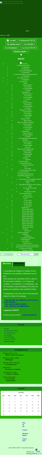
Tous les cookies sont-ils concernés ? (28, 245)
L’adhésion (27, 236)
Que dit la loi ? (27, 243)
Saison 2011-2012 (27, 225)
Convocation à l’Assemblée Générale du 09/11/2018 (30, 180)
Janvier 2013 (28, 195)
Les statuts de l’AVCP (25, 248)
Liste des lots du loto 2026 (28, 170)
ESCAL (34, 453)
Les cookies (25, 241)
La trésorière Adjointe (25, 71)
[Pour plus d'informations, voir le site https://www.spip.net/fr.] (37, 452)
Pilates (26, 83)
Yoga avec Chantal (25, 110)
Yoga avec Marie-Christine (25, 122)
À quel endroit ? (28, 85)
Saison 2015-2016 (27, 218)
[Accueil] (11, 3)
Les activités (29, 44)
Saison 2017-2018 (27, 215)
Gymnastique (26, 92)
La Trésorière (25, 69)
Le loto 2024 (28, 206)
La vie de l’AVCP (29, 48)
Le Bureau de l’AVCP (27, 40)
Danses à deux (25, 119)
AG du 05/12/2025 (30, 191)
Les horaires (27, 87)
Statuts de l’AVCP (27, 250)
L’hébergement (25, 239)
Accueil (12, 40)
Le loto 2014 (28, 202)
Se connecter (8, 254)
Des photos (27, 231)
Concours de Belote (25, 193)
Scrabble (25, 140)
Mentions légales (21, 51)
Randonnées (25, 207)
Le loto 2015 (28, 204)
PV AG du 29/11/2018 (30, 188)
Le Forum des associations (25, 174)
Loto (25, 167)
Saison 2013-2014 (27, 222)
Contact (24, 430)
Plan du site (23, 424)
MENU (21, 59)
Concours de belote (25, 163)
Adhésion (25, 234)
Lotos (25, 199)
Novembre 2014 (28, 197)
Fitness (25, 101)
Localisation (25, 79)
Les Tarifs (28, 108)
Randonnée (25, 131)
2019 (27, 183)
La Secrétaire (25, 72)
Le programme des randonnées (28, 138)
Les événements (12, 48)
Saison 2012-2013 (27, 223)
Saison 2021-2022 (27, 213)
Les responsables (28, 135)
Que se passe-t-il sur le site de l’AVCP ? (28, 247)
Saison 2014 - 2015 (28, 220)
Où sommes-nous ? (14, 44)
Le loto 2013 (28, 200)
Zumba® (25, 158)
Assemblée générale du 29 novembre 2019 (30, 185)
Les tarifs (27, 90)
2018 (27, 177)
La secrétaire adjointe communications (25, 74)
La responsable (27, 88)
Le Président (25, 67)
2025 (27, 190)
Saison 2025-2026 (27, 227)
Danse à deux (28, 120)
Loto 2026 (28, 168)
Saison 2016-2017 (27, 216)
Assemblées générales (25, 175)
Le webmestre (25, 76)
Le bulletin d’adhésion (28, 238)
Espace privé (24, 439)
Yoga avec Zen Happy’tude (25, 149)
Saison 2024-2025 (27, 209)
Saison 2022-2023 (27, 211)
